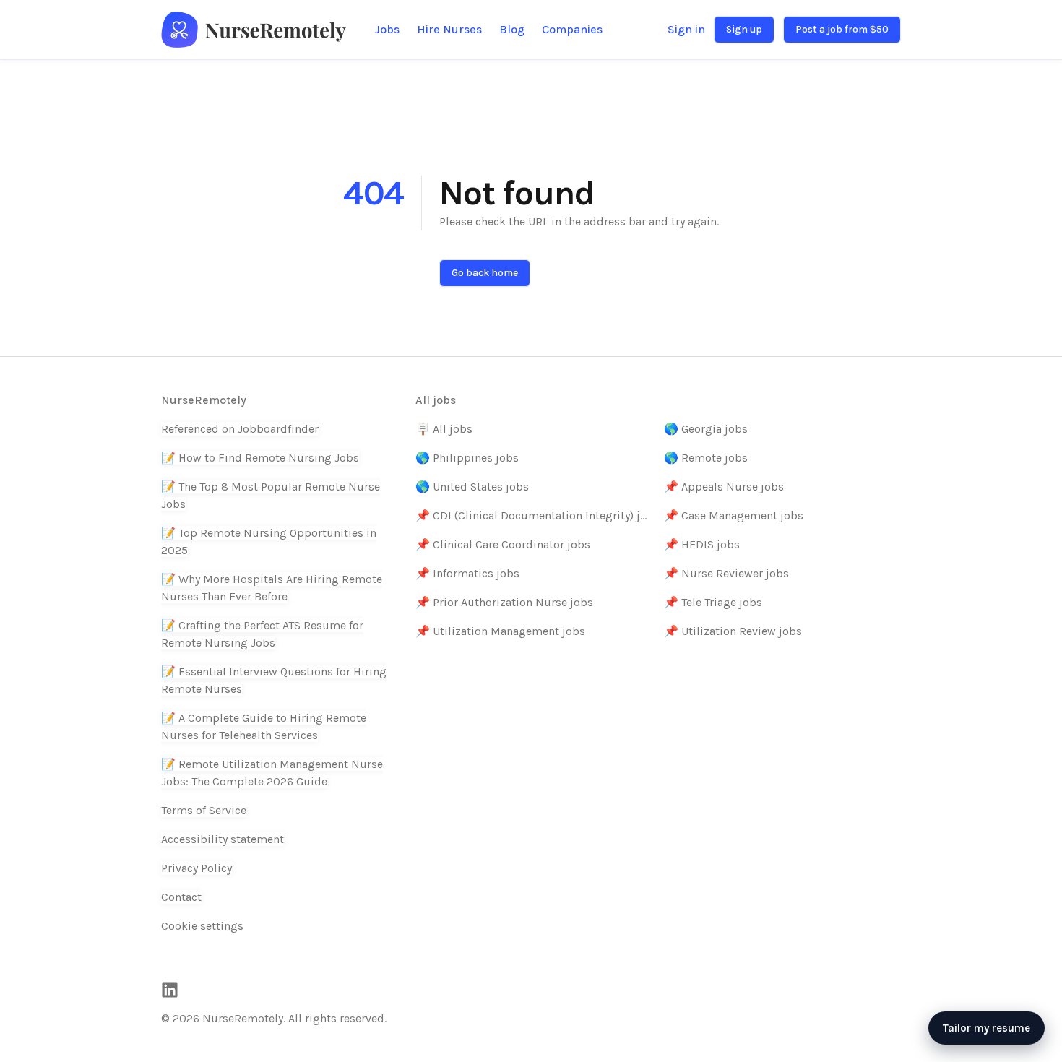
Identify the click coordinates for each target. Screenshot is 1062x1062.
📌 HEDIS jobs (702, 544)
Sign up (744, 29)
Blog (511, 29)
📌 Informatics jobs (467, 573)
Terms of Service (203, 810)
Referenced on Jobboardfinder (240, 429)
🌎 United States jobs (472, 486)
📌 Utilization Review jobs (733, 631)
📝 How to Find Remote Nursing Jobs (260, 458)
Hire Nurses (449, 29)
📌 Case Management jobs (733, 515)
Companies (572, 29)
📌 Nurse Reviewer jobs (726, 573)
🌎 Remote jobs (706, 458)
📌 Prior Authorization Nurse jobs (504, 602)
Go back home (485, 273)
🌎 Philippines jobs (467, 458)
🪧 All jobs (443, 429)
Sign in (686, 29)
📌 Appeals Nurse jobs (724, 486)
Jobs (387, 29)
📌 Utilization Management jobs (500, 631)
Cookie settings (202, 926)
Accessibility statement (222, 839)
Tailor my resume (986, 1028)
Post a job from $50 (842, 29)
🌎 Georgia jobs (706, 429)
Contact (181, 897)
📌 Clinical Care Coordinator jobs (502, 544)
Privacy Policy (196, 868)
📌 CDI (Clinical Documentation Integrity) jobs (533, 515)
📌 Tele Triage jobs (713, 602)
